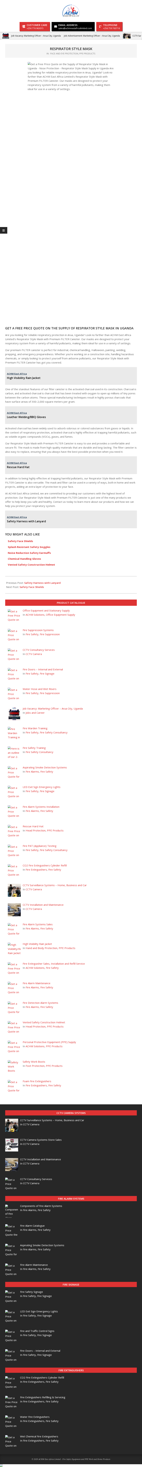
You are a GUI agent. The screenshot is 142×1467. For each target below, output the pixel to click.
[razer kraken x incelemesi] (71, 1465)
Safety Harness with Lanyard (42, 582)
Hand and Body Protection (41, 948)
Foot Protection (35, 1065)
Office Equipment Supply (60, 614)
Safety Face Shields (20, 541)
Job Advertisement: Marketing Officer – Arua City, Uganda (92, 35)
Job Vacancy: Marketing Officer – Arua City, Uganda (36, 35)
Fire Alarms (32, 771)
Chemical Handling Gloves (24, 558)
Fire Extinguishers (36, 869)
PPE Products (87, 53)
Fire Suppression (50, 634)
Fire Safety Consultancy (54, 732)
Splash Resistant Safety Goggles (29, 547)
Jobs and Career (35, 712)
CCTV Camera (34, 654)
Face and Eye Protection (64, 53)
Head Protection (36, 830)
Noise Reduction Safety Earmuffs (29, 553)
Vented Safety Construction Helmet (31, 564)
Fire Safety (32, 634)
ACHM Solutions (35, 614)
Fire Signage (47, 673)
